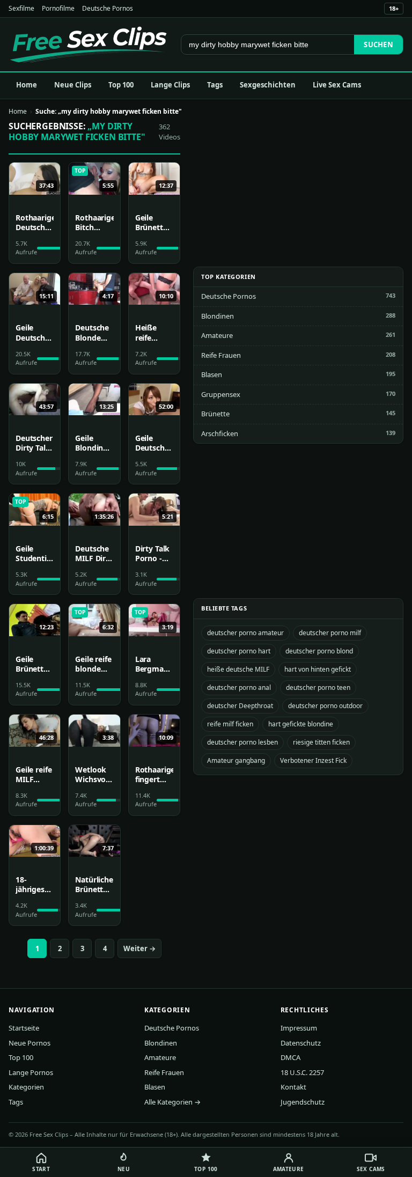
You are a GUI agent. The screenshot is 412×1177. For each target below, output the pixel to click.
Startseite (24, 1028)
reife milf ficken (230, 724)
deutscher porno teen (318, 687)
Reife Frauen (221, 355)
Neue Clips (72, 85)
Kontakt (293, 1087)
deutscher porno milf (330, 632)
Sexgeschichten (268, 85)
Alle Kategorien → (172, 1102)
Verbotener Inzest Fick (313, 760)
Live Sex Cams (337, 85)
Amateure (217, 335)
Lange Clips (170, 85)
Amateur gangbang (236, 760)
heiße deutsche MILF (238, 669)
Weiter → (139, 948)
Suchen (378, 44)
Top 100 (121, 85)
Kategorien (26, 1087)
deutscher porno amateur (245, 632)
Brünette (215, 413)
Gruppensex (220, 394)
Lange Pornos (31, 1072)
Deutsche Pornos (107, 8)
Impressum (299, 1028)
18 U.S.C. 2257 (302, 1072)
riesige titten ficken (321, 742)
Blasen (211, 374)
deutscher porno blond (319, 651)
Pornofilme (58, 8)
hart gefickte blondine (300, 724)
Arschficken (219, 433)
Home (26, 85)
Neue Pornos (29, 1043)
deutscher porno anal (239, 687)
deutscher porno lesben (242, 742)
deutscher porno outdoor (325, 705)
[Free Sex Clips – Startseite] (88, 44)
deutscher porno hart (238, 651)
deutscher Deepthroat (240, 705)
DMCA (290, 1057)
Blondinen (217, 316)
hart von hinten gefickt (317, 669)
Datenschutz (301, 1043)
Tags (215, 85)
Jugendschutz (303, 1102)
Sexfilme (21, 8)
